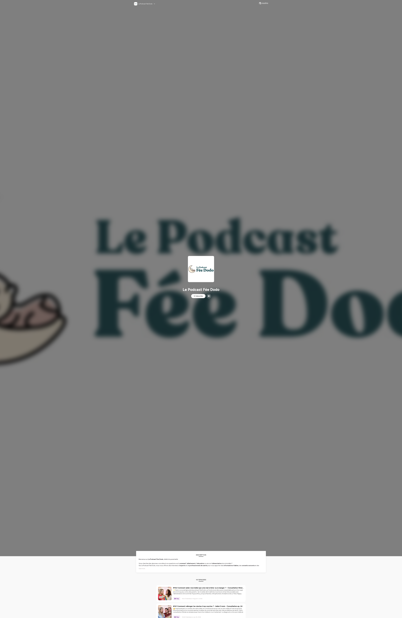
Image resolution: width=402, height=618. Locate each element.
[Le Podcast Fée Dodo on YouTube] (209, 296)
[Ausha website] (263, 3)
